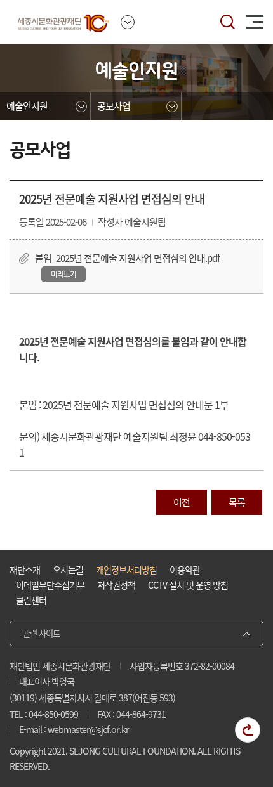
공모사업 (113, 106)
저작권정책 (116, 585)
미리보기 (63, 274)
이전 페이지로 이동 (247, 730)
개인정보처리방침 (126, 569)
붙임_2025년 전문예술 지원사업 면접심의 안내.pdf (127, 258)
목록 (237, 502)
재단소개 (25, 569)
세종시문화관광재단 (63, 22)
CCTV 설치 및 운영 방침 (188, 585)
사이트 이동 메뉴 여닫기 (127, 22)
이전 (181, 502)
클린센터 (31, 600)
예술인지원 (27, 106)
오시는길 (68, 569)
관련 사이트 (41, 633)
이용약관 (185, 569)
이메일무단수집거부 (50, 585)
